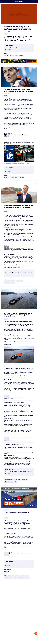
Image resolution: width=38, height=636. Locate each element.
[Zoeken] (37, 1)
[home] (19, 1)
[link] (8, 49)
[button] (3, 22)
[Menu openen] (1, 1)
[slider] (18, 19)
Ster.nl (22, 57)
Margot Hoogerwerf (14, 316)
